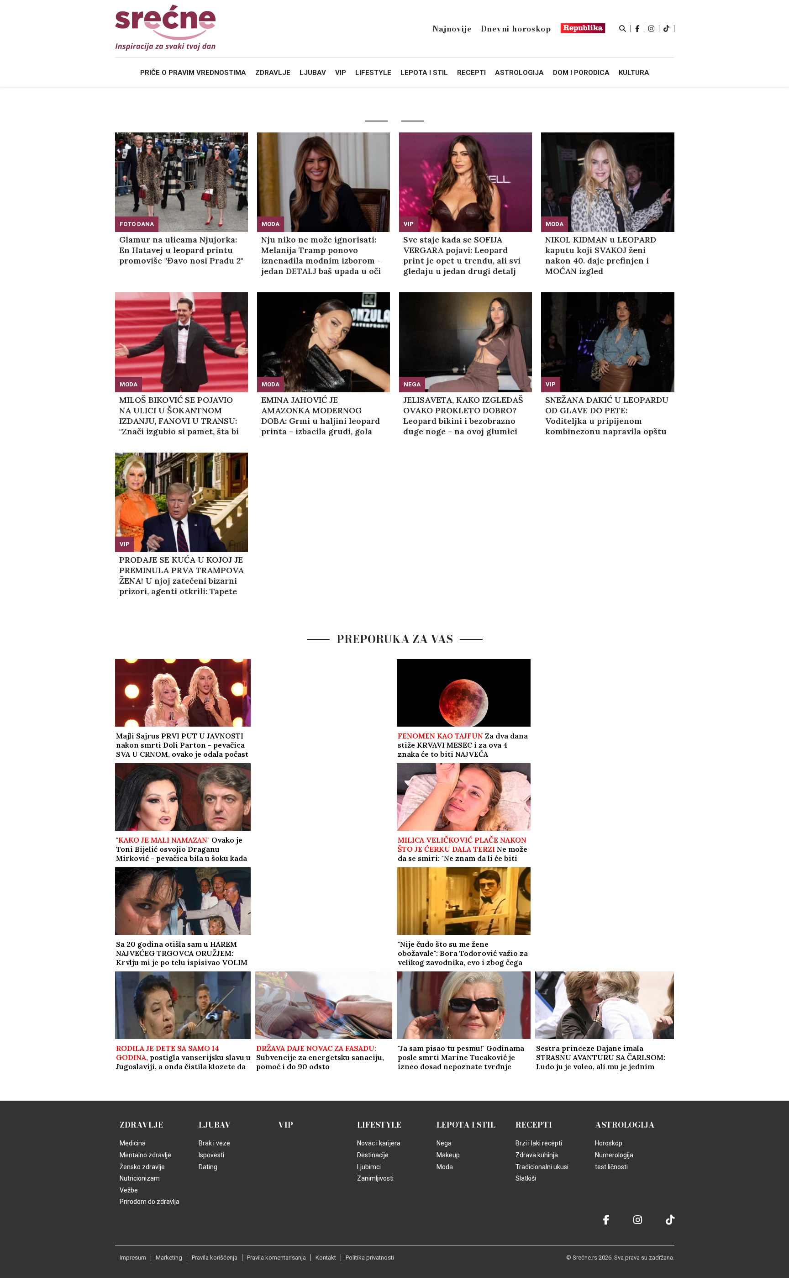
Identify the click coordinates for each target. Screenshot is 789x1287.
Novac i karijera (378, 1143)
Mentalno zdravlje (145, 1155)
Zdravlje (141, 1125)
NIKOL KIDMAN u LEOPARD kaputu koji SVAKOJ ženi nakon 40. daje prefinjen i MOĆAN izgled (600, 255)
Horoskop (608, 1143)
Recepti (533, 1125)
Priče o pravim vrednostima (193, 73)
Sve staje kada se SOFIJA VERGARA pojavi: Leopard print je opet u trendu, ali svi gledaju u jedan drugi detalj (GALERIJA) (462, 255)
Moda (270, 224)
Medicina (133, 1143)
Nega (412, 384)
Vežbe (129, 1190)
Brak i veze (214, 1143)
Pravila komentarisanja (276, 1257)
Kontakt (326, 1257)
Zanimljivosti (375, 1178)
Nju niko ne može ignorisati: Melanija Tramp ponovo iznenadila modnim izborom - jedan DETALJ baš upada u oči (321, 255)
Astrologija (625, 1125)
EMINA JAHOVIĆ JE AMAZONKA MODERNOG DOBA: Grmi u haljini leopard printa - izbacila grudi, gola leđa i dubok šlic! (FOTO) (320, 416)
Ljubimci (369, 1167)
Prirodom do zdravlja (149, 1201)
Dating (208, 1167)
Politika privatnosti (370, 1257)
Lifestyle (379, 1125)
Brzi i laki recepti (538, 1143)
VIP (409, 224)
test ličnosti (611, 1167)
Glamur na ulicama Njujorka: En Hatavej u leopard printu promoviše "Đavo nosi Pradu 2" (181, 250)
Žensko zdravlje (142, 1167)
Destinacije (373, 1155)
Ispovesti (211, 1155)
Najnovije (451, 28)
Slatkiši (525, 1178)
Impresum (133, 1257)
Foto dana (137, 224)
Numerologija (614, 1155)
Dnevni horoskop (516, 28)
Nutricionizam (140, 1178)
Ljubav (215, 1125)
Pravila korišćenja (214, 1257)
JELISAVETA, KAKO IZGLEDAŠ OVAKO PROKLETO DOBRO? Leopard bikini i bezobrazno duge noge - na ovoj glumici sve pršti (463, 416)
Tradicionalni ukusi (541, 1167)
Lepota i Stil (466, 1125)
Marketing (169, 1257)
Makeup (448, 1155)
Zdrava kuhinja (536, 1155)
